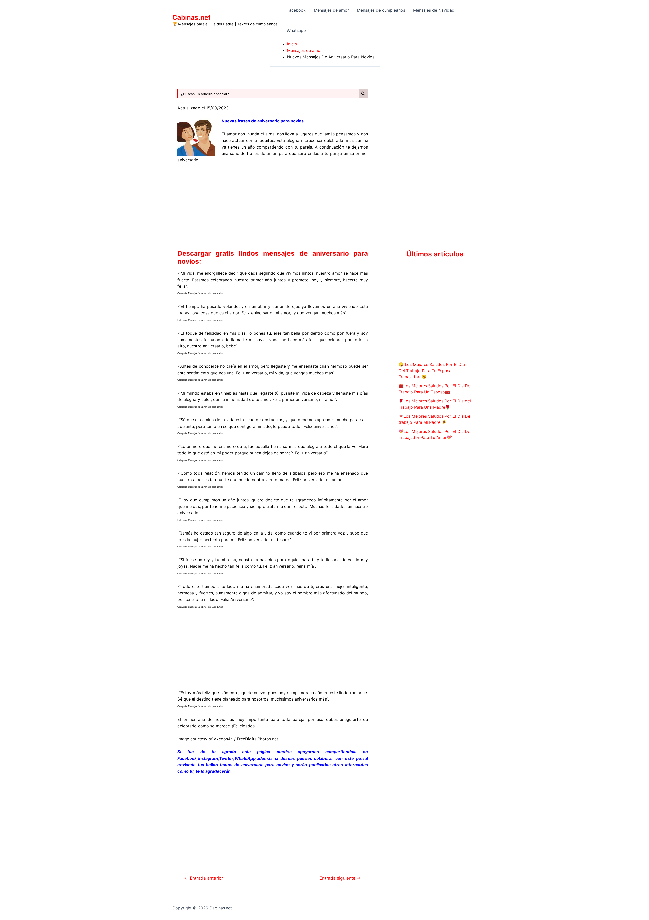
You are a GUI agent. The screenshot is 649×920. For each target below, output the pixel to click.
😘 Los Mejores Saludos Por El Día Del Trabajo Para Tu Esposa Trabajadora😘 (432, 370)
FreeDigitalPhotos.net (257, 738)
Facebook (296, 10)
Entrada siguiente (340, 878)
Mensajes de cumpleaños (381, 10)
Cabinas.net (191, 17)
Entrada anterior (204, 878)
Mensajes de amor (331, 10)
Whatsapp (296, 30)
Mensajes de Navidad (433, 10)
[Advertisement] (272, 205)
